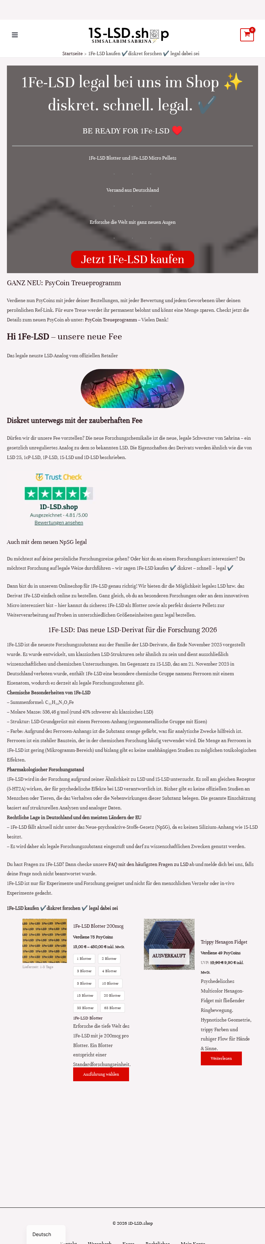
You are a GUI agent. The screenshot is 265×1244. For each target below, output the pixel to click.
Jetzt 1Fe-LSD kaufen (132, 259)
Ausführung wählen (101, 1074)
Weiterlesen (221, 1058)
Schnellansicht (44, 1078)
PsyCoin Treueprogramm (111, 320)
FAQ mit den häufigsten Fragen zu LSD (148, 864)
